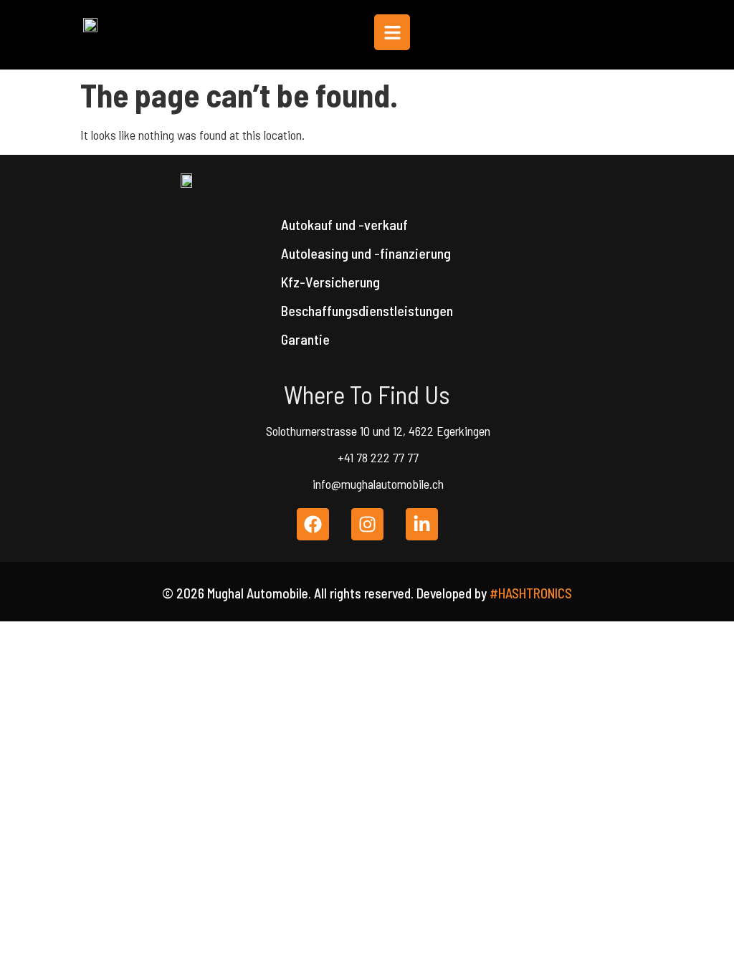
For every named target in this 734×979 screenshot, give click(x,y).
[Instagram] (367, 524)
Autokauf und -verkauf (344, 224)
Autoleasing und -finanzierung (366, 253)
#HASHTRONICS (531, 593)
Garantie (305, 339)
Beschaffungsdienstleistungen (367, 310)
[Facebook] (313, 524)
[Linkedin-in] (422, 524)
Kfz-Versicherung (330, 281)
